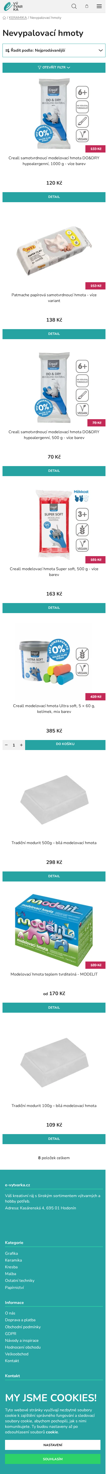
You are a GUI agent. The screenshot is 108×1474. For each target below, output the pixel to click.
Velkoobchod (16, 1354)
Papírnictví (14, 1287)
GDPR (10, 1334)
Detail (54, 197)
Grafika (11, 1253)
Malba (10, 1274)
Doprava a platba (20, 1320)
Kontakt (12, 1361)
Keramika (13, 1260)
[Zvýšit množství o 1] (21, 745)
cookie (52, 1432)
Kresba (11, 1267)
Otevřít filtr (54, 67)
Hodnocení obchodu (23, 1347)
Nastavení (52, 1445)
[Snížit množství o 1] (6, 745)
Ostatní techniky (19, 1280)
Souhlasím (53, 1459)
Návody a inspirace (22, 1340)
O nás (10, 1313)
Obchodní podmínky (23, 1327)
